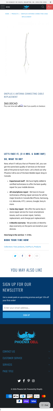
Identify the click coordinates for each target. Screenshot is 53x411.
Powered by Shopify (34, 389)
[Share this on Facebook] (23, 256)
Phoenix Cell (21, 389)
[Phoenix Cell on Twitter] (19, 381)
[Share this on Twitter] (15, 256)
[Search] (43, 7)
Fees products (18, 247)
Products (37, 247)
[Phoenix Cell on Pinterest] (29, 381)
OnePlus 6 (29, 247)
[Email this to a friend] (37, 256)
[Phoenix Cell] (26, 7)
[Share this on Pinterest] (30, 256)
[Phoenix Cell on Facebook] (24, 381)
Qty (5, 114)
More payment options (26, 140)
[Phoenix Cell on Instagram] (33, 381)
